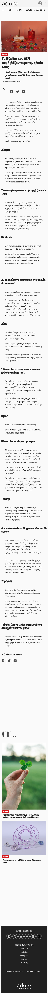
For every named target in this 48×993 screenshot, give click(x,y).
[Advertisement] (24, 697)
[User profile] (40, 3)
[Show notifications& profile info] (46, 3)
